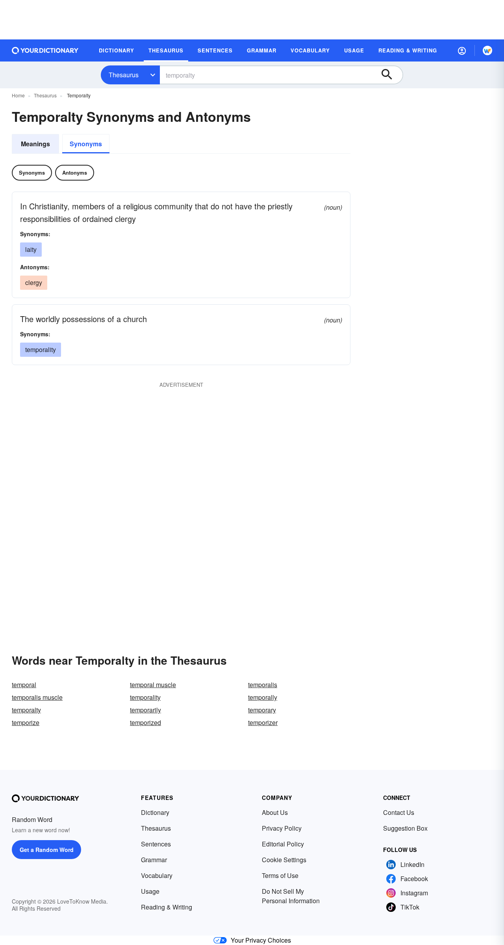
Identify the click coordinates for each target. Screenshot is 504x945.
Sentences (156, 843)
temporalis (262, 684)
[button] (462, 50)
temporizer (263, 722)
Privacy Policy (282, 828)
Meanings (35, 143)
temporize (25, 722)
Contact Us (398, 812)
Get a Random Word (47, 850)
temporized (145, 722)
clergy (33, 282)
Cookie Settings (284, 859)
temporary (262, 709)
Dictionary (155, 812)
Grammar (154, 859)
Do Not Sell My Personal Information (291, 896)
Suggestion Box (405, 828)
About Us (275, 812)
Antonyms (74, 172)
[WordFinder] (487, 50)
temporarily (145, 709)
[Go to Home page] (45, 50)
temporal (24, 684)
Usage (150, 891)
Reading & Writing (166, 906)
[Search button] (390, 75)
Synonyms (86, 143)
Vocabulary (156, 875)
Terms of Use (280, 875)
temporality (40, 349)
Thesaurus (124, 74)
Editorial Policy (283, 843)
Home (18, 95)
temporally (262, 697)
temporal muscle (153, 684)
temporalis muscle (37, 697)
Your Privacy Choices (261, 940)
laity (31, 249)
